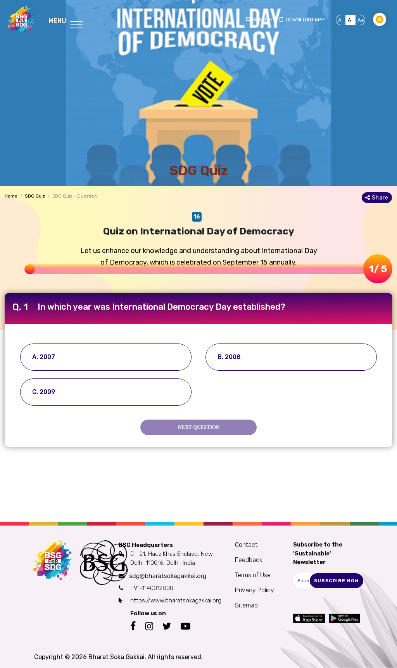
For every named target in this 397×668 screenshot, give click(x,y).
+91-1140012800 (151, 588)
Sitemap (246, 605)
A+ (360, 20)
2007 (47, 357)
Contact (246, 544)
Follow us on (148, 613)
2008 (233, 357)
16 (196, 216)
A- (341, 20)
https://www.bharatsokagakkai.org (175, 600)
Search (262, 20)
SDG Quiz (35, 196)
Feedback (248, 560)
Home (11, 196)
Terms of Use (253, 575)
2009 (47, 392)
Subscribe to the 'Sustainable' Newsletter (317, 553)
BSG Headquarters (146, 544)
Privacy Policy (254, 590)
